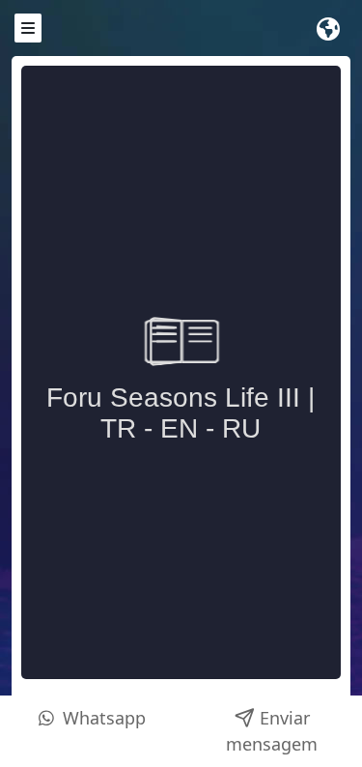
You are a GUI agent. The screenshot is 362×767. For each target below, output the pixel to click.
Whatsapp (102, 717)
